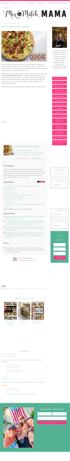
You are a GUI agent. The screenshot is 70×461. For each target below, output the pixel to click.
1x (38, 181)
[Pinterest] (63, 6)
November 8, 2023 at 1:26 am (12, 367)
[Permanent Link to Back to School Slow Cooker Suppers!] (10, 319)
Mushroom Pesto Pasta (24, 322)
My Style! (59, 112)
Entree (37, 288)
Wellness (59, 108)
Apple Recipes (59, 96)
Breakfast (28, 288)
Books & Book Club (59, 138)
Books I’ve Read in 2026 (60, 143)
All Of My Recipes (5, 23)
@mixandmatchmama (24, 260)
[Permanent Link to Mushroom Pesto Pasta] (24, 319)
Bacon (23, 288)
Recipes (59, 221)
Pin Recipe (38, 158)
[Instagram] (65, 6)
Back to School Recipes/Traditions (59, 91)
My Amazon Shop (59, 116)
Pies (7, 289)
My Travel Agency (60, 78)
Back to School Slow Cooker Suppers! (10, 323)
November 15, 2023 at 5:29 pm (8, 378)
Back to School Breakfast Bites (37, 322)
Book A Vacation (59, 82)
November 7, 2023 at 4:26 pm (7, 356)
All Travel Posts (59, 104)
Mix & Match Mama (35, 13)
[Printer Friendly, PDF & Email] (3, 286)
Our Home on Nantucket (59, 121)
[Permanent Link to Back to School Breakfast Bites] (37, 319)
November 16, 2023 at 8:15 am (13, 390)
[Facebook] (59, 6)
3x (43, 181)
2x (41, 181)
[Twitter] (61, 6)
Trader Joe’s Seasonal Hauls (59, 133)
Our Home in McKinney (59, 127)
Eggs (33, 288)
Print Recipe (23, 158)
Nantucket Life (59, 86)
